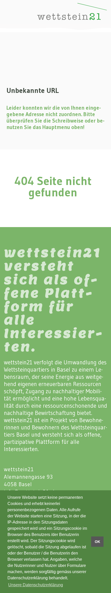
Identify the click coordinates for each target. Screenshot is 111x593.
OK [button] (97, 542)
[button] (7, 16)
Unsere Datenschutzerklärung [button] (35, 585)
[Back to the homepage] (59, 16)
